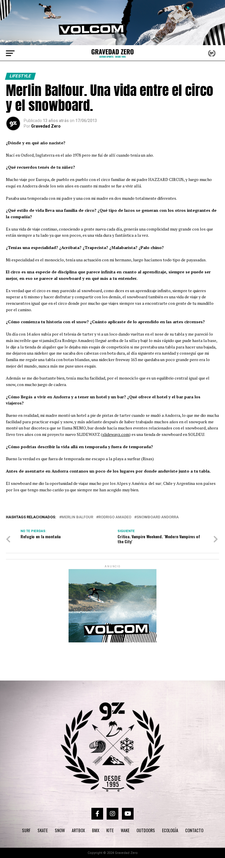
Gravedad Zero (46, 126)
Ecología (170, 830)
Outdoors (146, 830)
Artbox (78, 830)
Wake (125, 830)
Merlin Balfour (77, 517)
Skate (43, 830)
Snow (60, 830)
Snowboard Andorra (158, 517)
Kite (110, 830)
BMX (95, 830)
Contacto (194, 830)
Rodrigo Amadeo (114, 517)
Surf (26, 830)
